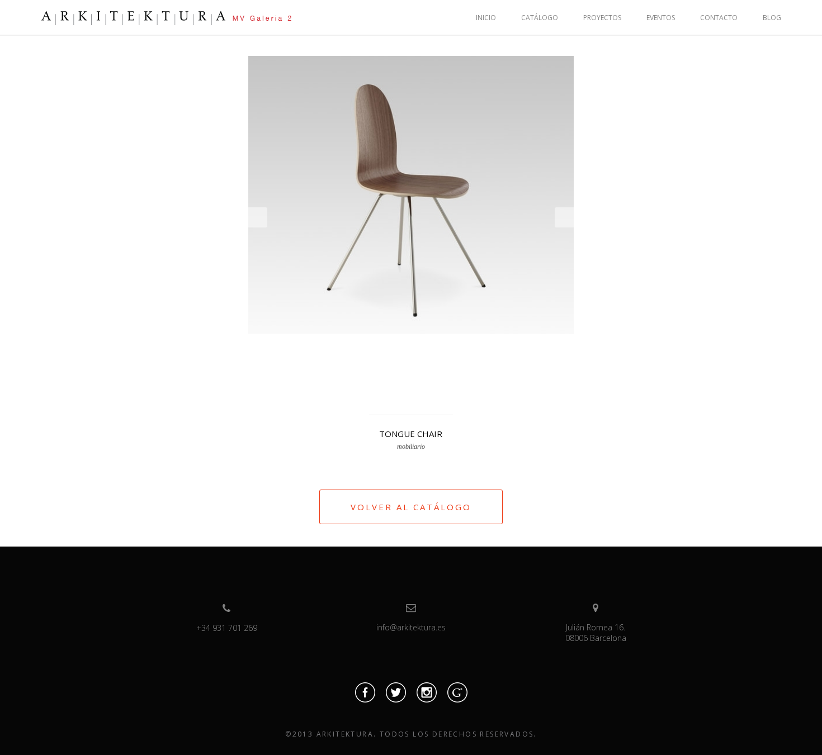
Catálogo (539, 17)
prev (257, 217)
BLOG (772, 17)
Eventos (660, 17)
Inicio (486, 17)
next (564, 217)
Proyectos (602, 17)
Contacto (719, 17)
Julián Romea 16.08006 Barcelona (595, 632)
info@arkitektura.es (411, 627)
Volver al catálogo (411, 506)
